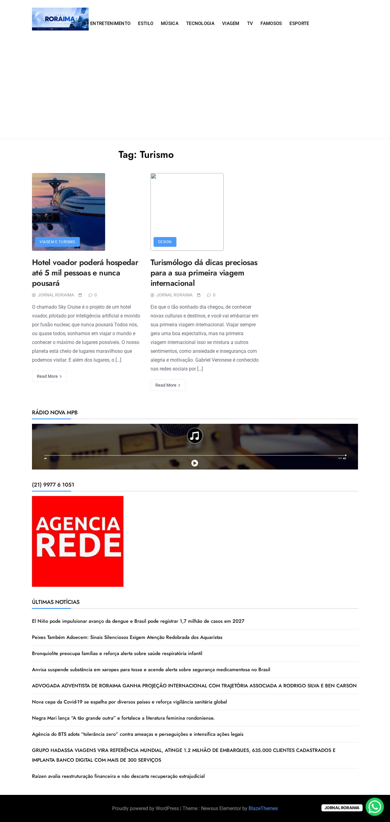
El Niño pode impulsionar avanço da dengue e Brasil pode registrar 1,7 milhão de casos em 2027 (138, 621)
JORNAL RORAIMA (56, 294)
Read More (48, 376)
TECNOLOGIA (200, 23)
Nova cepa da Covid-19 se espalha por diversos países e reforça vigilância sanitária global (129, 701)
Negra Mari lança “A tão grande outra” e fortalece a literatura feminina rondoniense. (123, 717)
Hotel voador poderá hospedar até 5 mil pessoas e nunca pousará (85, 273)
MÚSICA (170, 23)
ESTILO (145, 23)
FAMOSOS (271, 23)
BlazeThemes (263, 808)
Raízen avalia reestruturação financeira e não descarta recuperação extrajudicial (118, 776)
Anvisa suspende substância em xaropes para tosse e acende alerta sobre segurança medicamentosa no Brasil (151, 669)
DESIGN (165, 242)
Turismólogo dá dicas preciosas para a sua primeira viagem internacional (204, 273)
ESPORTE (299, 23)
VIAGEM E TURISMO (57, 242)
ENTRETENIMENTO (110, 23)
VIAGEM (230, 23)
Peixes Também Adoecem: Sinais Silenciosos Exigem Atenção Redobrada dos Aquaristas (127, 637)
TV (250, 23)
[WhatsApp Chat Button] (375, 807)
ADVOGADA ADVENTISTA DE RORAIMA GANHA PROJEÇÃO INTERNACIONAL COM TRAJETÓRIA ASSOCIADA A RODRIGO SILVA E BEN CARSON (194, 685)
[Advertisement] (195, 93)
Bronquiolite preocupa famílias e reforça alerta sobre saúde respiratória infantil (117, 653)
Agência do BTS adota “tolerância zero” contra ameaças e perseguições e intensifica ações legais (137, 734)
